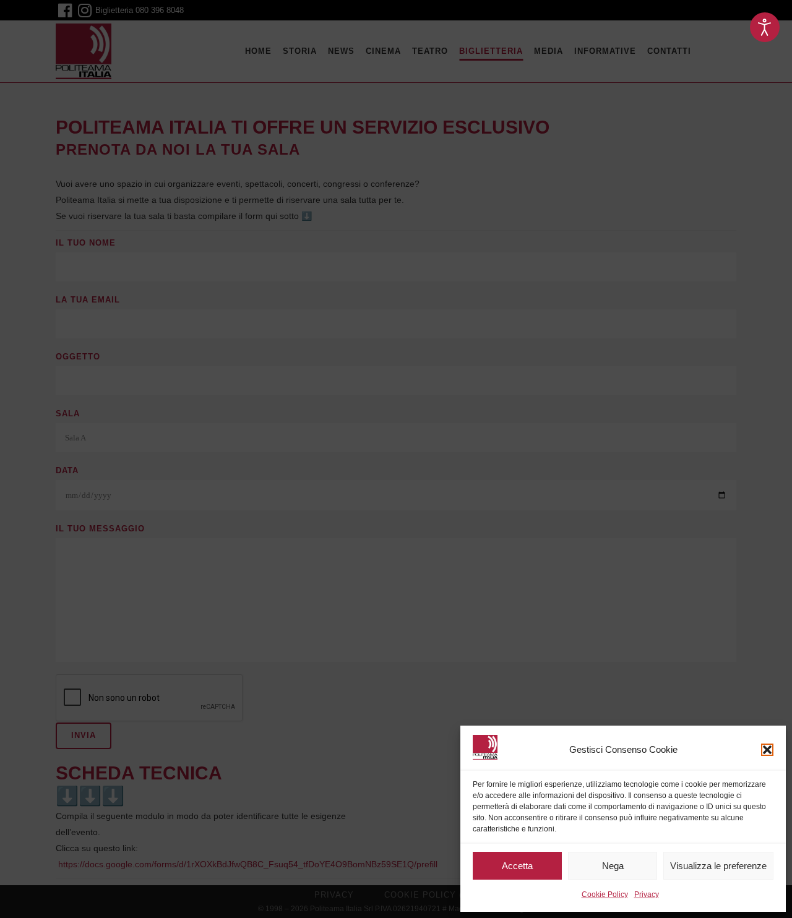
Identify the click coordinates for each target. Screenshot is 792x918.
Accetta (517, 865)
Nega (613, 865)
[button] (767, 750)
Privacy (646, 894)
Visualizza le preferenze (718, 865)
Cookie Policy (605, 894)
